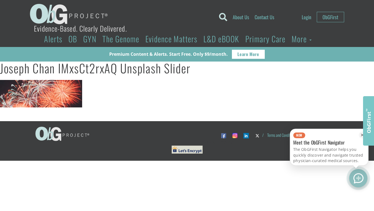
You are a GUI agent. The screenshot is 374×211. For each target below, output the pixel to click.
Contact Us (264, 17)
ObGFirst (330, 17)
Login (306, 17)
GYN (89, 39)
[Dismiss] (362, 135)
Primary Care (265, 39)
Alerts (53, 39)
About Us (241, 17)
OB (72, 39)
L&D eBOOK (221, 39)
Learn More (248, 54)
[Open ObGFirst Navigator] (358, 178)
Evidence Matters (171, 39)
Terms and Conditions (281, 135)
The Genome (120, 39)
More (300, 39)
